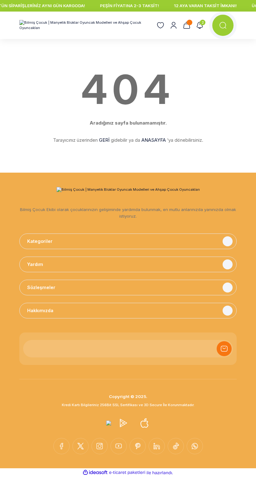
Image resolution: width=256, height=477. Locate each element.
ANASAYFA (153, 140)
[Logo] (84, 25)
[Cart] (186, 25)
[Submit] (224, 348)
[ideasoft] (95, 472)
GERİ (104, 140)
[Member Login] (173, 25)
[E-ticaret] (127, 472)
